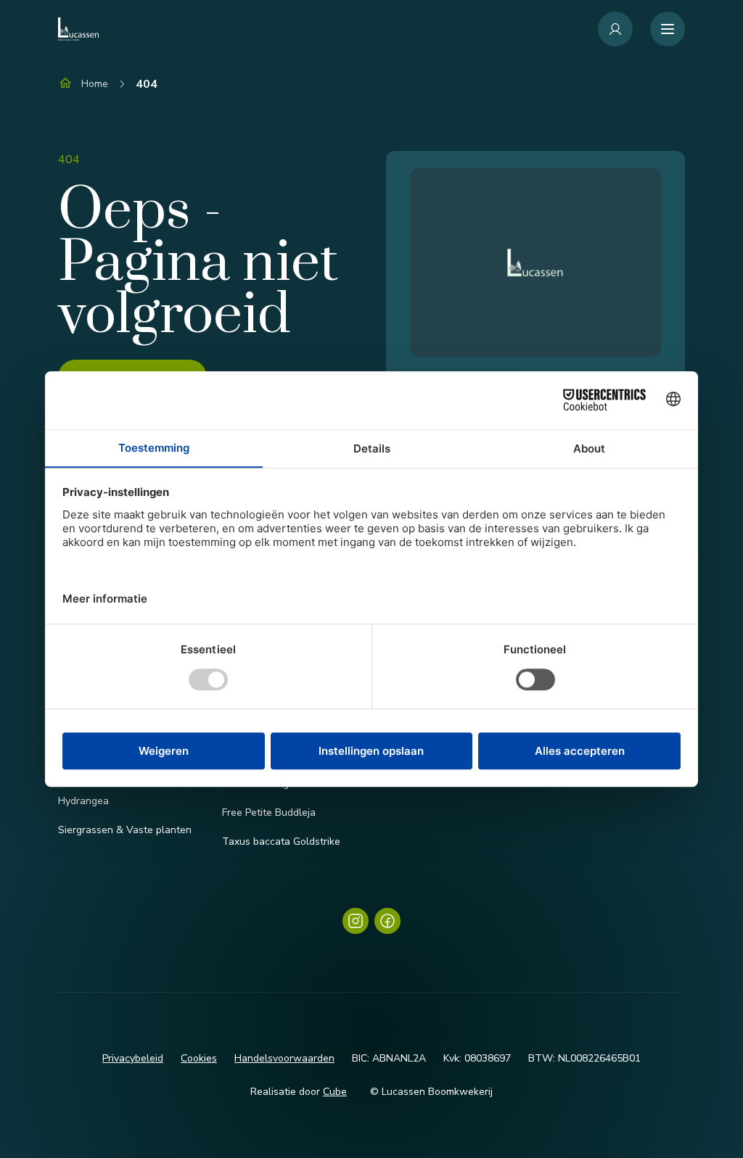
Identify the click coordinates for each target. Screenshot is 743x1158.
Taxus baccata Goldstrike (281, 841)
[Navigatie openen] (667, 29)
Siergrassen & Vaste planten (125, 830)
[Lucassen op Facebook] (387, 921)
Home (94, 84)
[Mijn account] (615, 29)
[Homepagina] (78, 29)
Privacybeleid (132, 1058)
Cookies (199, 1058)
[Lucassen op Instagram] (355, 921)
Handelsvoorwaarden (284, 1058)
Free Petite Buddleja (269, 812)
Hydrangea (83, 801)
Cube (335, 1092)
